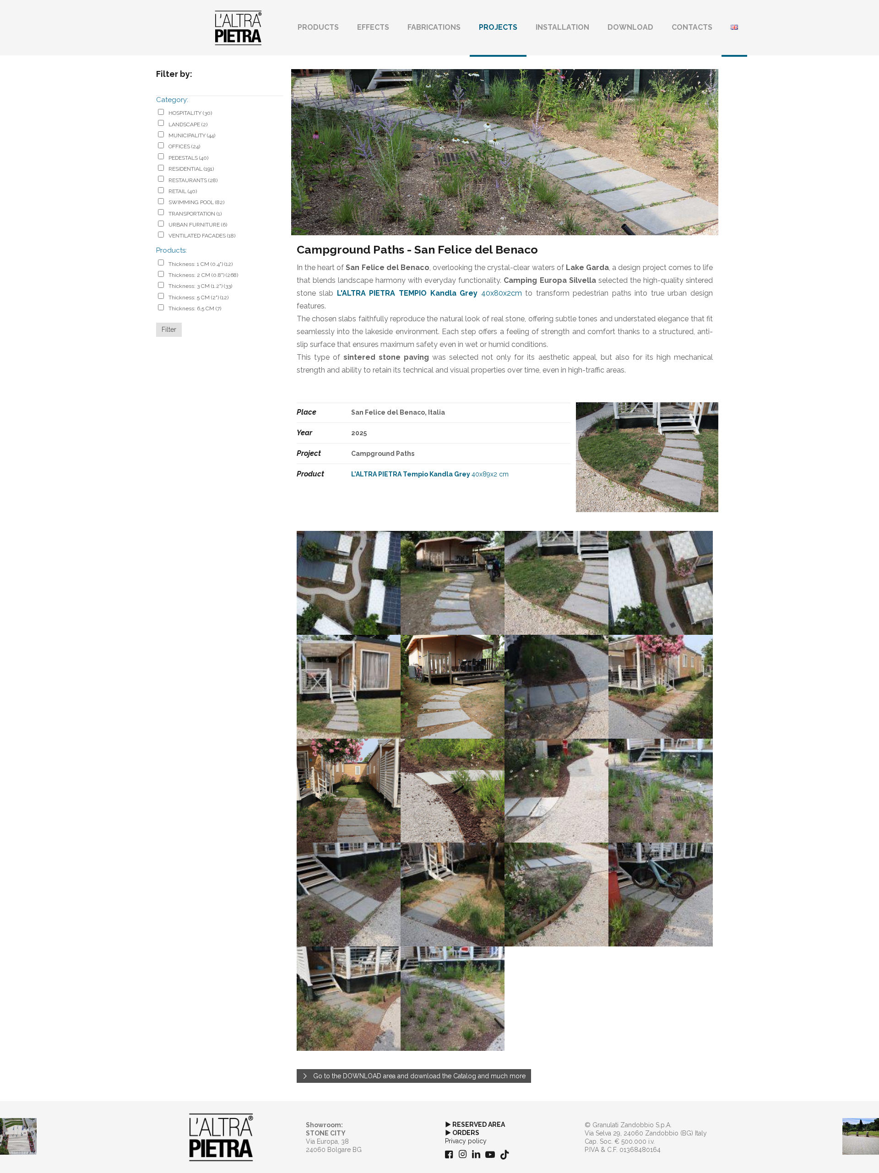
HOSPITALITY (190, 113)
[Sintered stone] (238, 27)
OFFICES (184, 146)
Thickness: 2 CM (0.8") (203, 275)
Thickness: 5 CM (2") (198, 297)
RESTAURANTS (192, 180)
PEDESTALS (188, 158)
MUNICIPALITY (191, 135)
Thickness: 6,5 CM (194, 308)
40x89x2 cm (430, 474)
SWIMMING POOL (196, 202)
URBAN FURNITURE (197, 225)
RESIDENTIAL (191, 169)
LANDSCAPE (187, 124)
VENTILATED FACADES (201, 235)
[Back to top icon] (835, 1154)
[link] (221, 1137)
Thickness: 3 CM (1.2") (200, 286)
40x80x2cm (429, 293)
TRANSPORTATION (195, 214)
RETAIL (182, 191)
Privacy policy (466, 1141)
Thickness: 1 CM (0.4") (200, 264)
